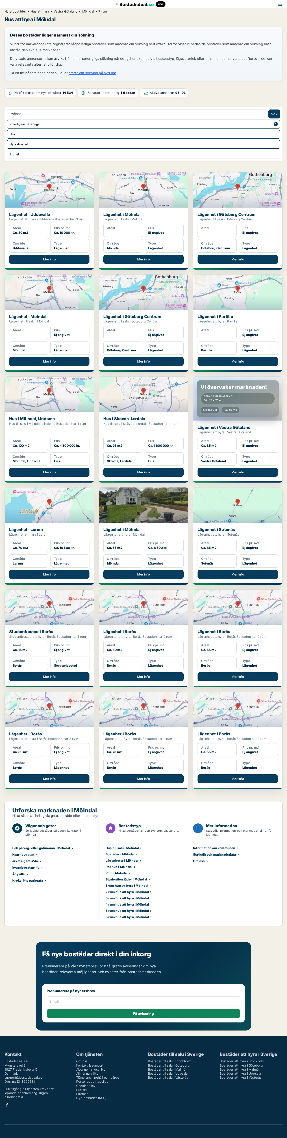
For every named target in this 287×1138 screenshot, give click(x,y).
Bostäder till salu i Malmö (166, 1069)
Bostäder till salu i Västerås (168, 1077)
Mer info (49, 259)
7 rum (102, 11)
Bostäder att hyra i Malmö (239, 1069)
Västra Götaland (66, 11)
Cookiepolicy (86, 1086)
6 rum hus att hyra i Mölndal (127, 917)
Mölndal (88, 11)
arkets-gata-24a (25, 861)
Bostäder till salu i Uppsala (168, 1073)
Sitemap (82, 1094)
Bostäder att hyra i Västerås (241, 1077)
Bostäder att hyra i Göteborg (241, 1065)
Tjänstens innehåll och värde (97, 1077)
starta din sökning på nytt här (92, 73)
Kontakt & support (89, 1065)
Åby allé (18, 874)
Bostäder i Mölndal (120, 854)
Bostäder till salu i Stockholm (169, 1061)
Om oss (199, 861)
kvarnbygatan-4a (25, 867)
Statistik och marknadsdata (214, 854)
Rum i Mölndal (117, 873)
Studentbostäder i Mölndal (126, 879)
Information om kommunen (214, 848)
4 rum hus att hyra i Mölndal (127, 904)
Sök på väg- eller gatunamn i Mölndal (41, 848)
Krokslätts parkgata (27, 880)
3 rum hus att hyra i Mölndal (127, 898)
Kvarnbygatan (23, 854)
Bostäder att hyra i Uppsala (240, 1073)
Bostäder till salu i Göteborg (169, 1065)
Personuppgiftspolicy (92, 1081)
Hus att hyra (40, 11)
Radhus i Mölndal (119, 867)
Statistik (82, 1090)
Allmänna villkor (88, 1073)
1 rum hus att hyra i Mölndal (127, 885)
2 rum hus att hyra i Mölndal (127, 892)
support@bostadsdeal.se (23, 1077)
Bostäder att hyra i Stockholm (242, 1061)
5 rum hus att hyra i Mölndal (127, 911)
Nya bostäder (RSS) (91, 1098)
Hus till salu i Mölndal (122, 848)
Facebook (6, 1105)
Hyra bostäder (15, 11)
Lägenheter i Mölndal (122, 860)
